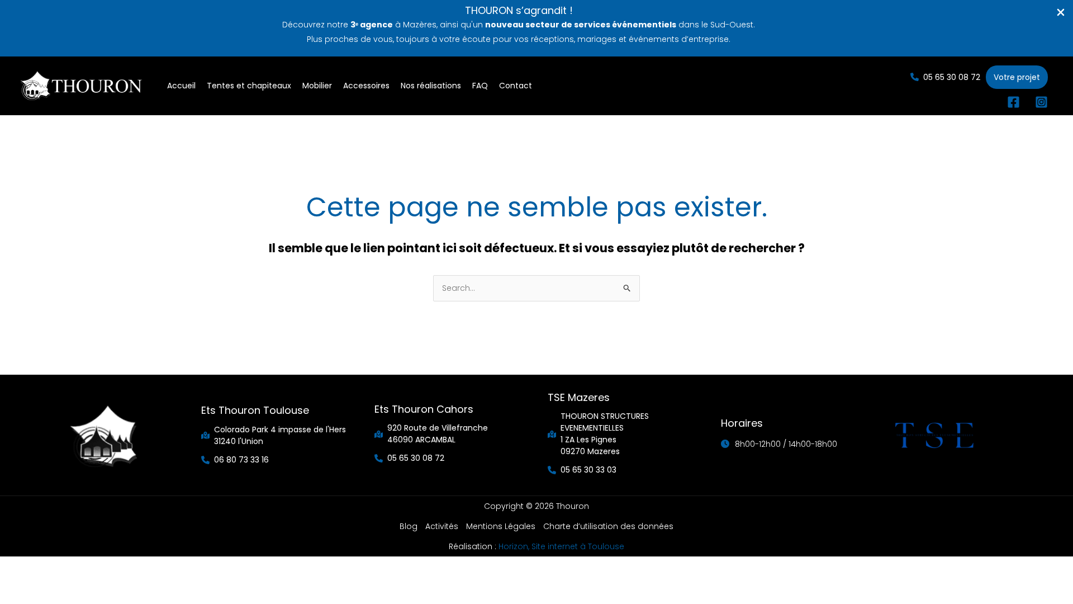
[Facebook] (1013, 102)
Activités (441, 526)
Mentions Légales (500, 526)
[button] (945, 77)
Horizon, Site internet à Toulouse (561, 546)
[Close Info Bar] (1060, 13)
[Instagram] (1041, 102)
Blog (408, 526)
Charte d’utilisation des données (608, 526)
